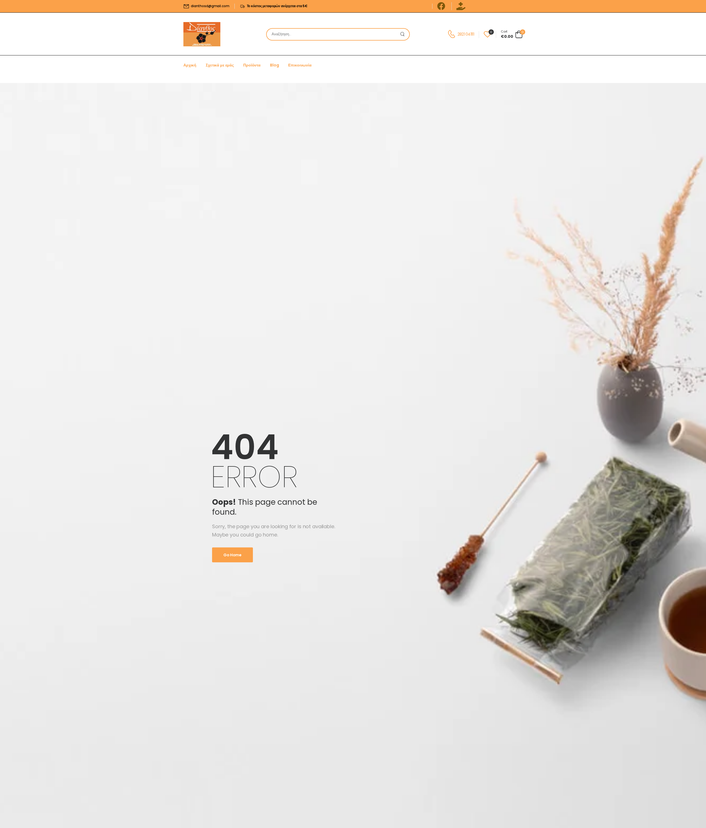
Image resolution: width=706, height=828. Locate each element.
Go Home (232, 555)
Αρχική (189, 65)
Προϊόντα (252, 65)
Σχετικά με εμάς (220, 65)
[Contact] (452, 34)
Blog (274, 65)
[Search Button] (403, 34)
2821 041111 (466, 34)
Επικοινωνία (299, 65)
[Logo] (201, 34)
